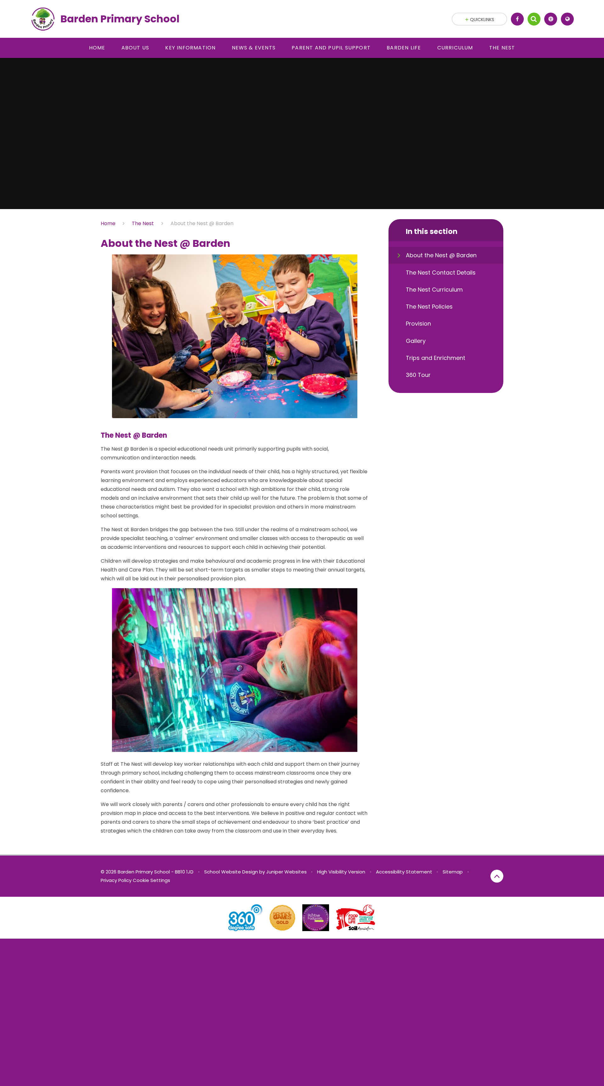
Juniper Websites (286, 871)
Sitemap (453, 871)
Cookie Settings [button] (151, 880)
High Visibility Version (341, 871)
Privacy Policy (116, 880)
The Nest (143, 223)
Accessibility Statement (404, 871)
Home (108, 223)
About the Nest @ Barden (202, 223)
